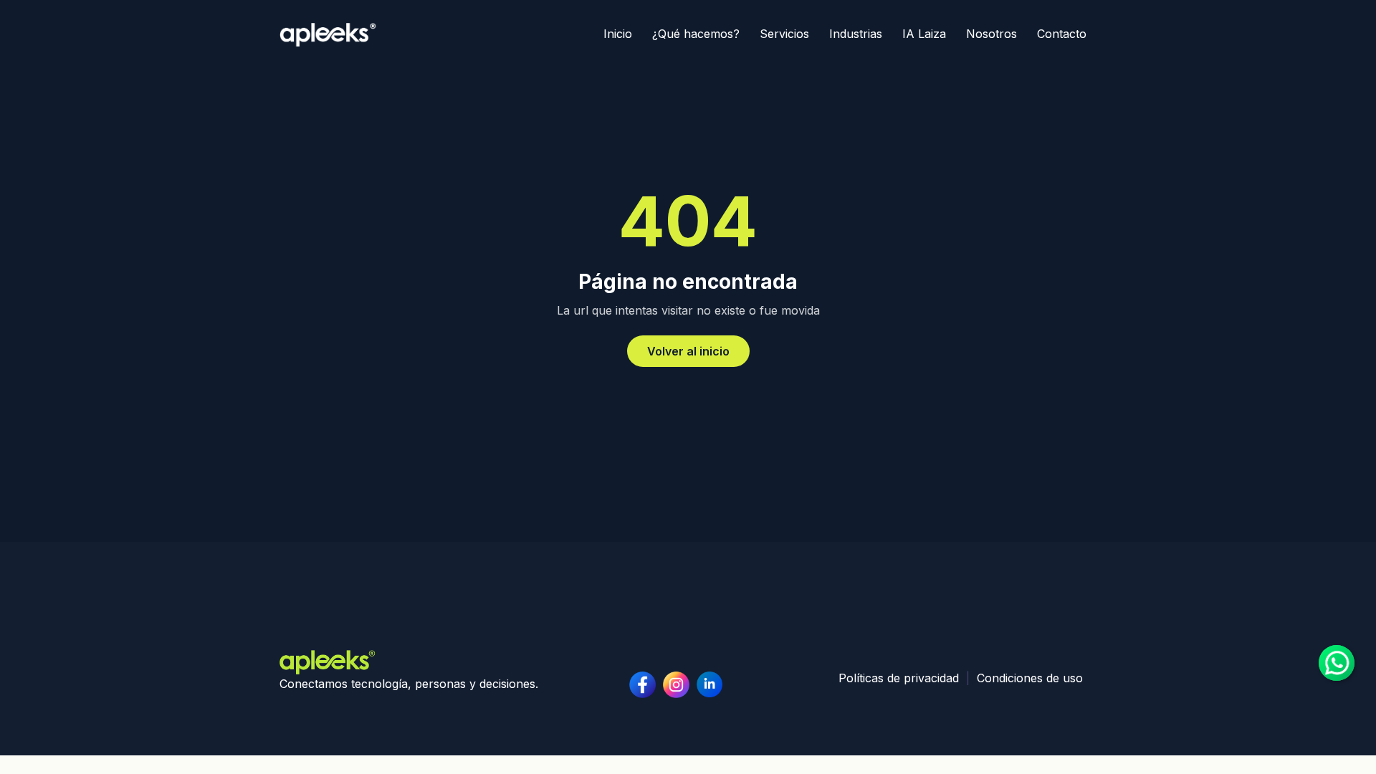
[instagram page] (710, 685)
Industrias (855, 34)
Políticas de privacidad (898, 678)
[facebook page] (642, 685)
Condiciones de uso (1030, 678)
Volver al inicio (688, 351)
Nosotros (991, 34)
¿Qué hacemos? (696, 34)
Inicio (617, 34)
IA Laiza (924, 34)
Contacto (1061, 34)
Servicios (784, 34)
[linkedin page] (676, 685)
